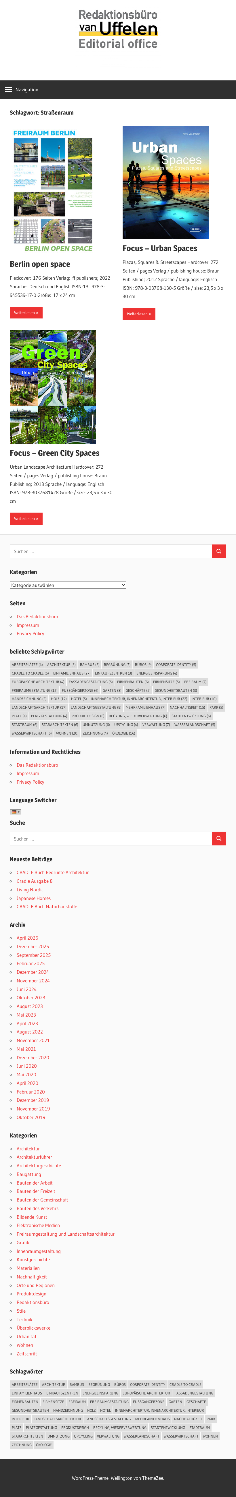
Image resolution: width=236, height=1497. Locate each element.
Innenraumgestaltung (39, 1251)
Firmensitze (166, 681)
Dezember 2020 (33, 1057)
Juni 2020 (27, 1066)
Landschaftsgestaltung (96, 707)
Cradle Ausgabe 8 (35, 881)
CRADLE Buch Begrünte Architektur (53, 872)
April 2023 (27, 1023)
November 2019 (33, 1109)
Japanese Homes (34, 898)
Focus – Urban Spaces (160, 248)
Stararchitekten (60, 724)
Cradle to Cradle (30, 673)
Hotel (79, 698)
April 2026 (27, 938)
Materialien (28, 1268)
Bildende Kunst (32, 1217)
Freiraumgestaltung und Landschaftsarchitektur (66, 1234)
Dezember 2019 (33, 1100)
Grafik (23, 1242)
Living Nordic (30, 889)
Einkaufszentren (113, 673)
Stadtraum (24, 724)
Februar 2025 (31, 963)
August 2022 (30, 1032)
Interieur (204, 698)
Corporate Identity (176, 664)
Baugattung (29, 1174)
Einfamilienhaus (72, 673)
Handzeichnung (29, 698)
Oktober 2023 (31, 997)
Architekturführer (34, 1157)
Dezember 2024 (33, 972)
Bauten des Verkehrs (37, 1208)
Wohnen (67, 733)
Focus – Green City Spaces (55, 453)
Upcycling (126, 724)
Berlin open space (40, 264)
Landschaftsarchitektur (39, 707)
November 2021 (33, 1040)
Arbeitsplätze (27, 664)
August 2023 (30, 1006)
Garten (112, 690)
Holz (59, 698)
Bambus (90, 664)
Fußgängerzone (80, 690)
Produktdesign (88, 716)
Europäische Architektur (38, 681)
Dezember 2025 (33, 946)
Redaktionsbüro (33, 1302)
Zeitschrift (27, 1354)
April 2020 (27, 1083)
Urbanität (27, 1336)
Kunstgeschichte (33, 1259)
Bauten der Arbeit (35, 1183)
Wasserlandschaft (194, 724)
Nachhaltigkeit (187, 707)
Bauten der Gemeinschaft (42, 1200)
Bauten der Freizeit (36, 1191)
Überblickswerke (33, 1328)
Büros (143, 664)
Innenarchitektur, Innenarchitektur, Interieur (139, 698)
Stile (21, 1311)
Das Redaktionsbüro (37, 616)
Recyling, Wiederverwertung (138, 716)
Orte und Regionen (36, 1285)
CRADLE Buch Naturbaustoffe (47, 906)
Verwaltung (156, 724)
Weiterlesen (24, 312)
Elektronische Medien (38, 1225)
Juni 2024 (27, 989)
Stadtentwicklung (191, 716)
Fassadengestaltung (91, 681)
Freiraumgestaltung (35, 690)
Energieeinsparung (156, 673)
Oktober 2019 (31, 1117)
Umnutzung (96, 724)
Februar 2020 (31, 1092)
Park (216, 707)
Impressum (28, 625)
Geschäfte (138, 690)
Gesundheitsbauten (176, 690)
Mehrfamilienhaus (145, 707)
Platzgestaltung (49, 716)
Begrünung (117, 664)
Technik (25, 1319)
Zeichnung (95, 733)
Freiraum (195, 681)
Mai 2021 (26, 1049)
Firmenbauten (133, 681)
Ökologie (123, 733)
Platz (19, 716)
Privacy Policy (30, 633)
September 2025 (34, 955)
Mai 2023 (26, 1015)
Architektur (61, 664)
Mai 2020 (26, 1074)
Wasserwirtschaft (32, 733)
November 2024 (33, 981)
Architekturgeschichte (39, 1165)
